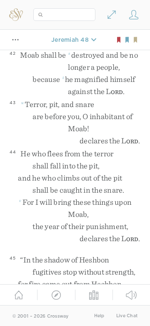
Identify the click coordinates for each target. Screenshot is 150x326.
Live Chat (127, 315)
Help (99, 315)
